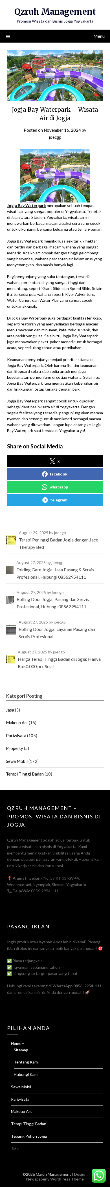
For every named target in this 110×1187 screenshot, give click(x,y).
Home (16, 1043)
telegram (58, 499)
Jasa (10, 709)
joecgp (55, 137)
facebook (58, 474)
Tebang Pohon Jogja (29, 1136)
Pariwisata (16, 735)
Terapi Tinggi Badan (25, 773)
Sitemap (21, 1049)
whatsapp (59, 487)
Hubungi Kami (26, 1074)
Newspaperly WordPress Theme (55, 1179)
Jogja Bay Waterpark (26, 205)
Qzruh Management (55, 11)
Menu (99, 36)
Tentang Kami (26, 1062)
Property (14, 748)
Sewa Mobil (17, 761)
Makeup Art (17, 722)
